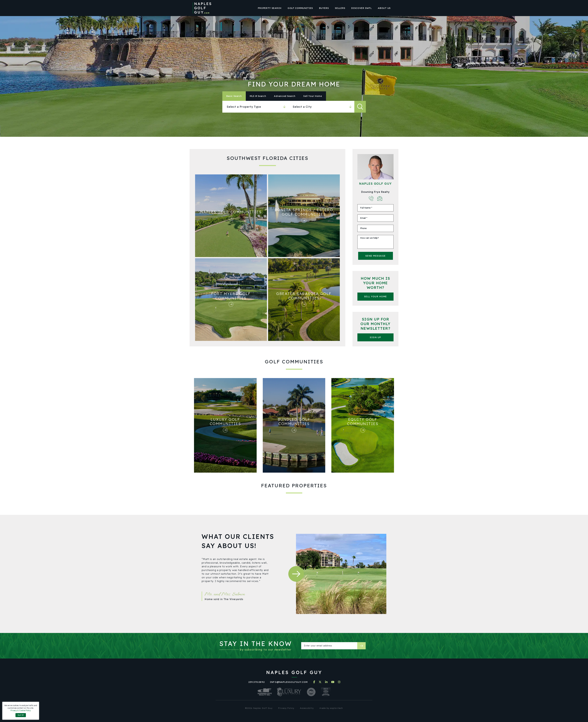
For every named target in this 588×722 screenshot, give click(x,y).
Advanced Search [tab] (284, 96)
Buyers (324, 8)
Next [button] (296, 574)
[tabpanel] (294, 107)
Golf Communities (300, 8)
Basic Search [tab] (234, 96)
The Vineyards (233, 599)
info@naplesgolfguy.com (289, 682)
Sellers (340, 8)
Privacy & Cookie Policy (21, 710)
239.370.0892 (256, 682)
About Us (384, 8)
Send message (375, 255)
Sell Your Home (375, 296)
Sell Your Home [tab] (312, 96)
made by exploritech (331, 708)
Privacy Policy (286, 708)
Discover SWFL (361, 8)
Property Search (269, 8)
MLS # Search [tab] (258, 96)
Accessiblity (307, 708)
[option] (239, 586)
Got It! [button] (21, 715)
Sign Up (375, 337)
